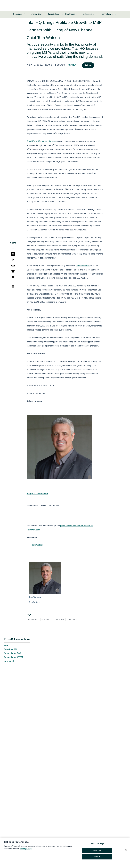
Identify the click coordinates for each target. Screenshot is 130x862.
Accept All (97, 857)
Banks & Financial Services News (53, 14)
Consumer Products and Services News (19, 14)
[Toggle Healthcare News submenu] (80, 14)
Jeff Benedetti (83, 266)
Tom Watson (37, 545)
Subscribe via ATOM (13, 657)
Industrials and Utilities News (89, 14)
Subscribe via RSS (12, 653)
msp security (73, 619)
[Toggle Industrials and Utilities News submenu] (98, 14)
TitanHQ (71, 64)
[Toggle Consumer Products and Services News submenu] (28, 14)
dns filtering (60, 619)
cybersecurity (46, 619)
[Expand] (89, 477)
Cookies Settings (97, 844)
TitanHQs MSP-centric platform (41, 141)
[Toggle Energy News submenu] (45, 14)
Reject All (97, 850)
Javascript (9, 661)
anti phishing (32, 619)
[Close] (126, 849)
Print (6, 645)
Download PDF (11, 649)
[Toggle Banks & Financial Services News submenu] (62, 14)
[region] (65, 850)
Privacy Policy (25, 849)
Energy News (37, 14)
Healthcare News (71, 14)
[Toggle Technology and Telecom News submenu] (115, 14)
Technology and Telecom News (106, 14)
